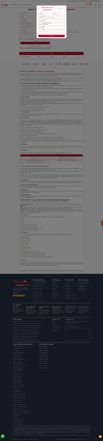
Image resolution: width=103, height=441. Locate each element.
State (43, 26)
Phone (43, 16)
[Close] (38, 9)
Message (43, 29)
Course (43, 19)
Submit (51, 35)
